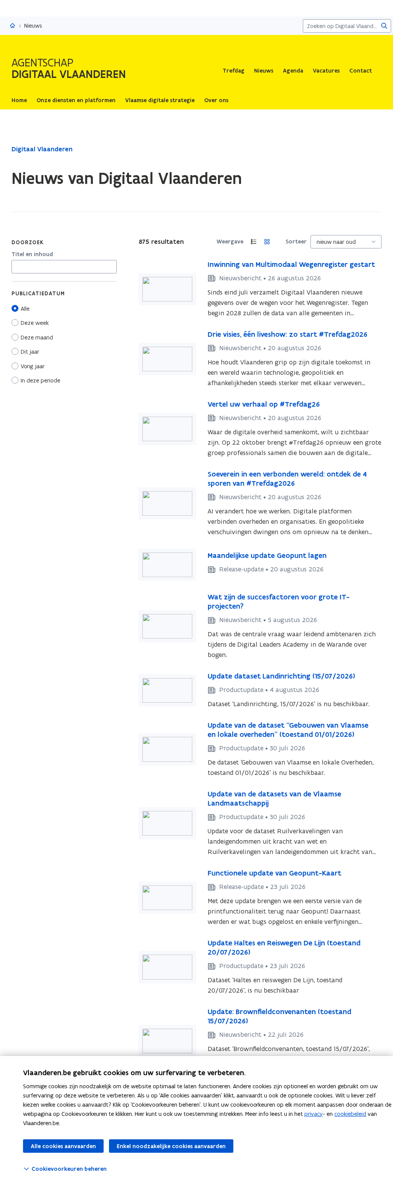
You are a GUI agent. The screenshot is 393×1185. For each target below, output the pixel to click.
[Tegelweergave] (267, 241)
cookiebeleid (350, 1113)
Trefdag (233, 70)
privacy (313, 1113)
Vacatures (326, 70)
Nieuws (263, 70)
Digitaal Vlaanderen (42, 149)
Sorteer (296, 241)
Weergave (229, 241)
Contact (360, 70)
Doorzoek (28, 242)
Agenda (293, 70)
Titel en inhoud (32, 254)
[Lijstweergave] (254, 241)
